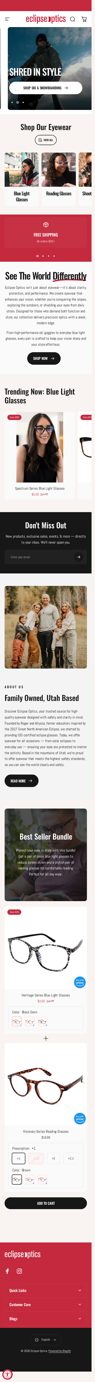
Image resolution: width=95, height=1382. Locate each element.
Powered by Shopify (59, 1351)
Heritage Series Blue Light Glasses (46, 995)
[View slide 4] (54, 256)
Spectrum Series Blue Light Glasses (39, 488)
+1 (18, 1158)
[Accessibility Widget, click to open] (7, 1374)
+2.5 (71, 1158)
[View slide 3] (48, 256)
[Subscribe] (78, 557)
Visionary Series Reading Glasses (45, 1131)
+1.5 (36, 1158)
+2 (53, 1158)
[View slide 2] (43, 256)
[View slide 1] (37, 256)
